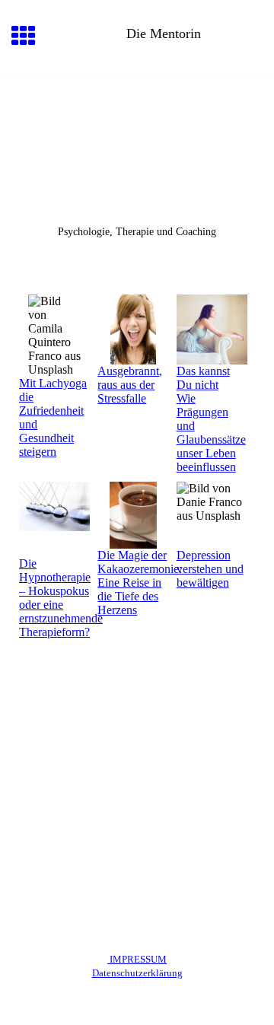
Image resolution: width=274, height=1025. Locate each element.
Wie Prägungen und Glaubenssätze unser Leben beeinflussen (211, 432)
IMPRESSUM (137, 959)
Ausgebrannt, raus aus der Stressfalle (129, 384)
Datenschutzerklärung (137, 973)
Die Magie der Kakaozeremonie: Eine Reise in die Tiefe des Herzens (139, 582)
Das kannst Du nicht (203, 377)
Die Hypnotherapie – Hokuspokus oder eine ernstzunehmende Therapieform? (61, 597)
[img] (137, 141)
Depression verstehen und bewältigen (210, 569)
